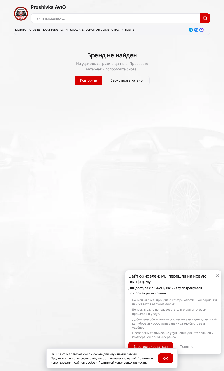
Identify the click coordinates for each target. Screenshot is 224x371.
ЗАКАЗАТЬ (76, 29)
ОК (165, 358)
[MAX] (201, 30)
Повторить (88, 80)
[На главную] (21, 14)
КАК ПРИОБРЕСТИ (55, 29)
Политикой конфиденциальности (122, 362)
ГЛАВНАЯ (21, 29)
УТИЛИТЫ (128, 29)
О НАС (115, 29)
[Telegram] (191, 30)
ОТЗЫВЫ (35, 29)
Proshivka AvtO (48, 7)
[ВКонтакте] (196, 30)
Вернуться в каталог (127, 80)
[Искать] (205, 18)
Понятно (186, 346)
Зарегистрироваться (151, 346)
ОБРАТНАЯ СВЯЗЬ (98, 29)
